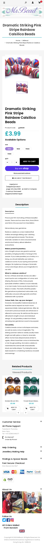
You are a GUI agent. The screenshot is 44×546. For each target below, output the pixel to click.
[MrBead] (22, 12)
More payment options (22, 173)
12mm (9, 154)
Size (6, 145)
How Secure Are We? (10, 466)
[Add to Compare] (17, 384)
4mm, (9, 149)
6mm (18, 149)
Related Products (22, 366)
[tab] (9, 212)
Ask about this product (23, 178)
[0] (39, 2)
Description (22, 204)
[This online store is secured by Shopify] (8, 482)
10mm (27, 149)
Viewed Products (22, 372)
